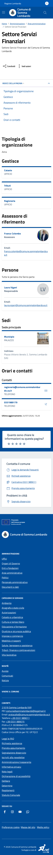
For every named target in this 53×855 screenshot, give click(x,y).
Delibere (6, 781)
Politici (5, 577)
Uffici (4, 558)
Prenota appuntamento (13, 748)
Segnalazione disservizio (14, 752)
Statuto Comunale (11, 795)
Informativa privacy (11, 767)
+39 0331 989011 (20, 718)
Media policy (43, 827)
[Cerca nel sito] (45, 12)
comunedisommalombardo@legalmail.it (26, 711)
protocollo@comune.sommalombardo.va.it (29, 714)
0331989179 (10, 402)
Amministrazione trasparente (16, 762)
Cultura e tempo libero (13, 622)
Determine (7, 785)
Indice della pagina (12, 83)
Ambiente (6, 603)
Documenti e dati (10, 587)
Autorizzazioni (9, 612)
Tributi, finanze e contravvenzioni (18, 650)
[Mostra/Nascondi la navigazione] (3, 12)
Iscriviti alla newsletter (13, 757)
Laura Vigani (10, 287)
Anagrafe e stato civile (13, 608)
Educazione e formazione (14, 626)
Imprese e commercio (12, 636)
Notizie (5, 680)
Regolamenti (8, 790)
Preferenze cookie (11, 827)
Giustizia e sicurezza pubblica (16, 631)
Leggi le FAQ (8, 738)
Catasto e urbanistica (12, 617)
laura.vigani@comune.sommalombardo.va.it (25, 305)
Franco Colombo (12, 233)
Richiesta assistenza (12, 743)
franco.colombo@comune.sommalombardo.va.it (26, 253)
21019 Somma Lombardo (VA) (17, 707)
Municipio (9, 336)
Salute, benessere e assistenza (17, 645)
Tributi (7, 185)
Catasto (8, 170)
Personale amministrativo (15, 582)
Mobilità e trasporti (11, 640)
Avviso (5, 671)
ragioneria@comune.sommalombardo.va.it (22, 388)
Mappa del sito (28, 827)
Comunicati (7, 675)
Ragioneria (9, 201)
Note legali (7, 771)
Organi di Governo (11, 563)
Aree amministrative (12, 573)
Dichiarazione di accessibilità (16, 776)
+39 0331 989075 (15, 721)
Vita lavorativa (9, 655)
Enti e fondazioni (10, 568)
